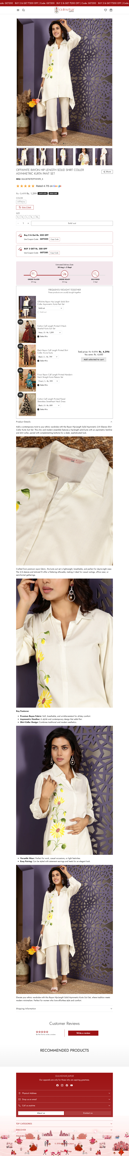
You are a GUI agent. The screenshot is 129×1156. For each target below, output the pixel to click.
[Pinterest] (66, 1085)
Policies (20, 1136)
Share (108, 171)
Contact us (88, 1113)
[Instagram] (62, 1085)
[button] (18, 10)
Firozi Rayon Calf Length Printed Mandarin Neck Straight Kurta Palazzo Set (54, 375)
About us (41, 1113)
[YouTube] (71, 1085)
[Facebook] (57, 1085)
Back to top (66, 1151)
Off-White (21, 201)
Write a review (83, 1033)
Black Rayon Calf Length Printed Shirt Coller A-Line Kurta (52, 351)
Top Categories (24, 1123)
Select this (44, 336)
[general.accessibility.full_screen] (109, 22)
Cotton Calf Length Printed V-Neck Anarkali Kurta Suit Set (51, 327)
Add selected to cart (94, 359)
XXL (37, 217)
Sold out (43, 312)
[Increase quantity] (28, 223)
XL (31, 217)
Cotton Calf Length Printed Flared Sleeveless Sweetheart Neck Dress (51, 400)
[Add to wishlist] (109, 142)
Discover (21, 1129)
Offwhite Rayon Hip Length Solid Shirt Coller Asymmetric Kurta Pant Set (53, 302)
